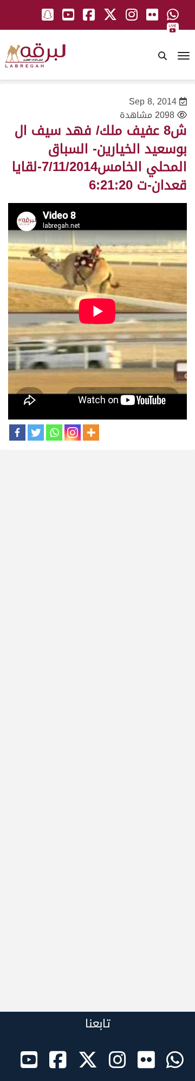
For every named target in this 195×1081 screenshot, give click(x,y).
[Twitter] (36, 432)
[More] (91, 432)
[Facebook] (17, 432)
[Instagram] (72, 432)
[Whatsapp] (54, 432)
